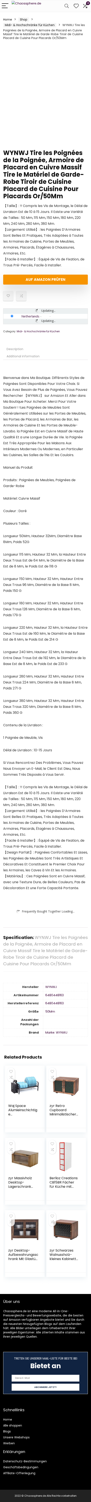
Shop (23, 19)
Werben (9, 1443)
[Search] (67, 6)
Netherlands (30, 316)
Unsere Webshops (16, 1437)
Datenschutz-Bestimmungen (25, 1461)
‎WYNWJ (51, 987)
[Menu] (5, 6)
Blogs (7, 1431)
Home (7, 19)
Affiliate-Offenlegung (19, 1473)
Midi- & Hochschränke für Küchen (30, 25)
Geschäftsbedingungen (20, 1467)
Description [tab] (15, 349)
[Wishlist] (76, 6)
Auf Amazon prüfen (45, 279)
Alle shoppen (12, 1425)
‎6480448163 (54, 995)
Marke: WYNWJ (56, 1032)
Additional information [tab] (23, 356)
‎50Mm (50, 1011)
